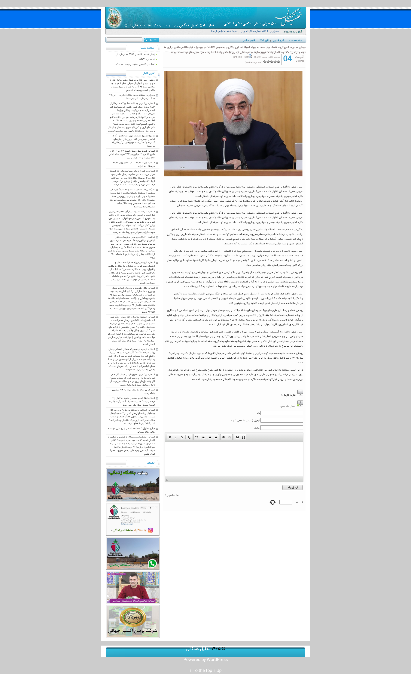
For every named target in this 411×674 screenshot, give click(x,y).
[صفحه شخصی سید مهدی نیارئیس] (132, 603)
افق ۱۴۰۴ (264, 40)
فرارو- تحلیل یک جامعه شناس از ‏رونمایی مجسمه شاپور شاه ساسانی (131, 430)
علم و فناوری (279, 40)
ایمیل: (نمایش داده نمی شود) (245, 421)
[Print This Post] (250, 57)
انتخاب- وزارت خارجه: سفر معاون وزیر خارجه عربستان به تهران (134, 164)
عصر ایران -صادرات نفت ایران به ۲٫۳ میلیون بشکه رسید (133, 391)
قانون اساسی (249, 40)
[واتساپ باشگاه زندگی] (132, 569)
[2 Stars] (275, 61)
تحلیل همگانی (198, 649)
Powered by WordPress (205, 659)
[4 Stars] (268, 61)
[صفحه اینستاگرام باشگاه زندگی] (132, 535)
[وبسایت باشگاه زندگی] (132, 501)
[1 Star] (278, 61)
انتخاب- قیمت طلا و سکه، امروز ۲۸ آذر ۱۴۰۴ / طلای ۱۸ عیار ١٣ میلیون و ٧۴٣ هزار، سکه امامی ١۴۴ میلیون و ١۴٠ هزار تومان (132, 154)
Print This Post (240, 57)
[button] (170, 437)
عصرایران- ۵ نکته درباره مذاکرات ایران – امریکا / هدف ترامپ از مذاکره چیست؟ (243, 33)
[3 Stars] (271, 61)
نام (258, 413)
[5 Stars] (265, 61)
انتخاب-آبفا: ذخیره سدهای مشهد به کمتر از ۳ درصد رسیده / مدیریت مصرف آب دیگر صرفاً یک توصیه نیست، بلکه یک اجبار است (132, 401)
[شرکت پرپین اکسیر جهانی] (132, 637)
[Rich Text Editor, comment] (234, 459)
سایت (257, 428)
